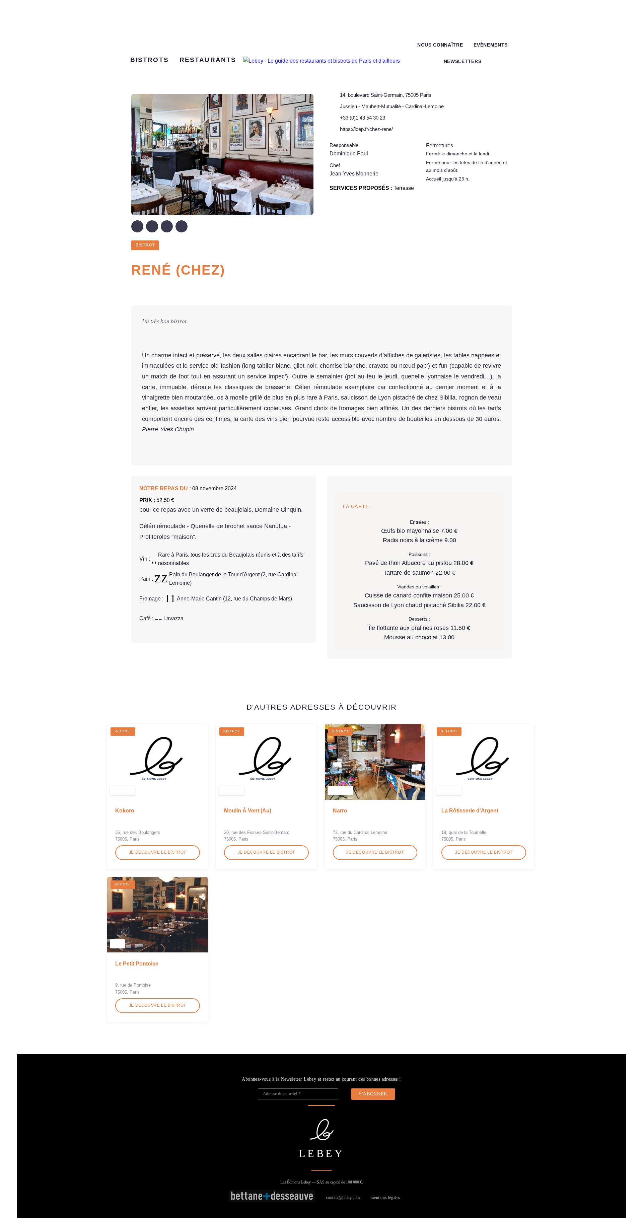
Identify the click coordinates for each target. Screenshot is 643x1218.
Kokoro (124, 810)
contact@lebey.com (343, 1198)
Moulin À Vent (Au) (247, 810)
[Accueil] (321, 61)
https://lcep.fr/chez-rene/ (366, 129)
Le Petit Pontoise (136, 963)
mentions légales (385, 1198)
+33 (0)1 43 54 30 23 (362, 118)
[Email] (181, 226)
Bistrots (149, 59)
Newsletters (462, 61)
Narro (340, 810)
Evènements (491, 45)
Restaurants (208, 59)
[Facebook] (137, 226)
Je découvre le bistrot (157, 852)
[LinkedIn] (167, 226)
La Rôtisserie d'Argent (469, 810)
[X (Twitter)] (152, 226)
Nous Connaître (440, 45)
